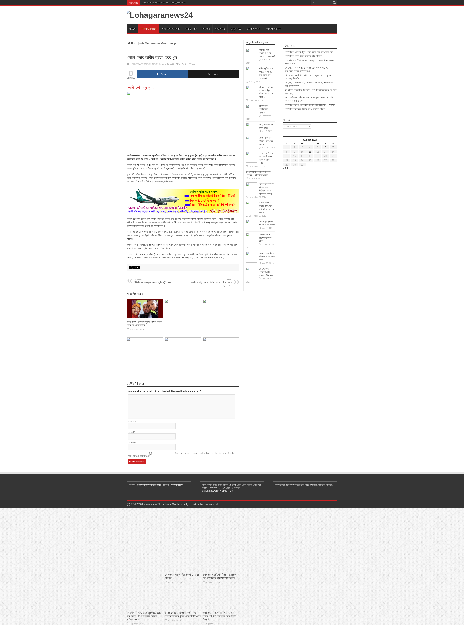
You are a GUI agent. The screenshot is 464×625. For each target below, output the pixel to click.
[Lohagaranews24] (160, 15)
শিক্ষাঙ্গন (206, 28)
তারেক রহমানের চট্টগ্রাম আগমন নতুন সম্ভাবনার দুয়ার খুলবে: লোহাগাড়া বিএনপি (183, 614)
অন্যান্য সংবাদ (253, 28)
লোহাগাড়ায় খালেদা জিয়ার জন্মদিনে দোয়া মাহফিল (303, 56)
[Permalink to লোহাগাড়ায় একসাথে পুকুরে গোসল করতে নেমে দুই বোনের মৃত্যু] (145, 317)
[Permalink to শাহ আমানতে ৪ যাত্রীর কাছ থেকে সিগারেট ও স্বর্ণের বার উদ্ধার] (251, 211)
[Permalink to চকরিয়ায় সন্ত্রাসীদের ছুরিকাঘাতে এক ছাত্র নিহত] (251, 261)
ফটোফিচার (220, 28)
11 (310, 151)
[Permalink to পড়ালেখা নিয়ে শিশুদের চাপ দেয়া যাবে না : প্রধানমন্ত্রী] (251, 58)
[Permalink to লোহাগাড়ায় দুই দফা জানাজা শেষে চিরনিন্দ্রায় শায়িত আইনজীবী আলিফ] (251, 192)
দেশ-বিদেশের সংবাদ (171, 28)
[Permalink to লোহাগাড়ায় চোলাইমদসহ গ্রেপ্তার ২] (251, 114)
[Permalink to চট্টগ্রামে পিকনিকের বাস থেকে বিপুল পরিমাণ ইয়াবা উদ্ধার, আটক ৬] (251, 95)
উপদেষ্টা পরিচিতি (273, 28)
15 (286, 156)
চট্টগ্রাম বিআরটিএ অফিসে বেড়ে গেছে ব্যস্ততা (266, 141)
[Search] (334, 2)
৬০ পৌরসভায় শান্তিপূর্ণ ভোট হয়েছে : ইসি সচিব (266, 272)
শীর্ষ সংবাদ (154, 64)
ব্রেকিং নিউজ (144, 43)
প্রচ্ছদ (132, 28)
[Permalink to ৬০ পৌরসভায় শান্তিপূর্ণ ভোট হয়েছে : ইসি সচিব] (251, 277)
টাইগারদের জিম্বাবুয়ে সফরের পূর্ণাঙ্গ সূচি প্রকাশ (153, 281)
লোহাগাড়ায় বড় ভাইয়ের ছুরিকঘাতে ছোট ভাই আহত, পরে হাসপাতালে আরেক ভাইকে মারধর (144, 616)
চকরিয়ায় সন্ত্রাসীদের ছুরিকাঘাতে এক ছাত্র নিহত (267, 256)
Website (132, 442)
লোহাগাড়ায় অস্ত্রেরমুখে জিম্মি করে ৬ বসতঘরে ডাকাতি (305, 109)
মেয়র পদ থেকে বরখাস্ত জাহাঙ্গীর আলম (265, 237)
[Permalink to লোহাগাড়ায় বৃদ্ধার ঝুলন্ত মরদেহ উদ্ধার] (251, 230)
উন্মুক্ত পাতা (235, 28)
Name (131, 421)
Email (131, 432)
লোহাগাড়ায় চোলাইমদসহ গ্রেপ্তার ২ (263, 109)
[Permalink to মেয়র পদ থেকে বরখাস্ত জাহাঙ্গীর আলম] (251, 243)
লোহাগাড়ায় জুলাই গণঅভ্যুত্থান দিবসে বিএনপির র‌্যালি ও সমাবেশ (310, 105)
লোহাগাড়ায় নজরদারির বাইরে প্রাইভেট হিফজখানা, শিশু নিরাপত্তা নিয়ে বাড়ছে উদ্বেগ (219, 616)
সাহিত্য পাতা (191, 28)
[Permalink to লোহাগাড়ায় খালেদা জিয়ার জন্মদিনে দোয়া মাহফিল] (183, 302)
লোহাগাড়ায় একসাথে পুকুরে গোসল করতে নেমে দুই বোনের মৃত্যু (163, 2)
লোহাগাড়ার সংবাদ (149, 28)
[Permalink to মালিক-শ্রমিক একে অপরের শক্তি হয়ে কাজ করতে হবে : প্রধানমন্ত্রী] (251, 77)
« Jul (285, 168)
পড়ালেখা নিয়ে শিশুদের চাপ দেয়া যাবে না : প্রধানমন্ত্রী (267, 53)
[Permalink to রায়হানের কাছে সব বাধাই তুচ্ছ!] (251, 133)
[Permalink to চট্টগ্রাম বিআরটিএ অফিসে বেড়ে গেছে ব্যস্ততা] (251, 146)
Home (133, 43)
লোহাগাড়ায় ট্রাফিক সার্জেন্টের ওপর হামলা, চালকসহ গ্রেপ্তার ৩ (211, 283)
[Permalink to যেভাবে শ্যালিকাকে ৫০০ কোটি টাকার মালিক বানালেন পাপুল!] (251, 161)
